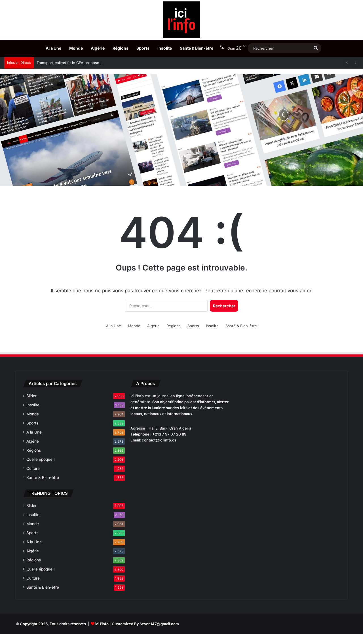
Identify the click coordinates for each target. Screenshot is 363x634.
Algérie (98, 48)
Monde (76, 48)
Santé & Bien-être (196, 48)
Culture (33, 468)
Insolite (164, 48)
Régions (120, 48)
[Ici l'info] (181, 19)
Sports (142, 48)
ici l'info (102, 624)
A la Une (53, 48)
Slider (31, 396)
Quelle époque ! (40, 459)
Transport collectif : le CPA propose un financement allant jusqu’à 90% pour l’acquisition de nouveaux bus (130, 62)
